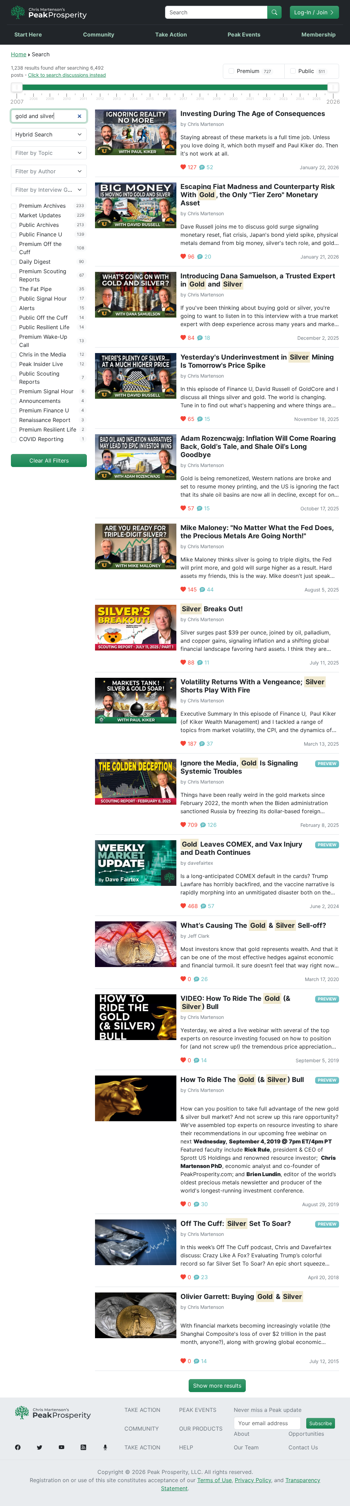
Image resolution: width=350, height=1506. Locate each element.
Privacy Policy (253, 1480)
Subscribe (320, 1423)
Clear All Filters (49, 460)
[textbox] (44, 153)
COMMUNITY (141, 1428)
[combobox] (49, 152)
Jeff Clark (199, 936)
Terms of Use (214, 1480)
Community (98, 34)
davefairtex (200, 863)
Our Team (246, 1447)
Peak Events (244, 34)
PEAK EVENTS (197, 1409)
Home (18, 54)
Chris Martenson (206, 124)
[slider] (17, 87)
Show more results (217, 1385)
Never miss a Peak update (267, 1409)
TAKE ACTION (142, 1409)
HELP (186, 1447)
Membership (318, 34)
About (242, 1433)
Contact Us (303, 1447)
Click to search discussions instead (67, 75)
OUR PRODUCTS (201, 1428)
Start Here (28, 34)
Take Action (171, 34)
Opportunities (306, 1433)
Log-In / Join (311, 12)
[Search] (274, 12)
